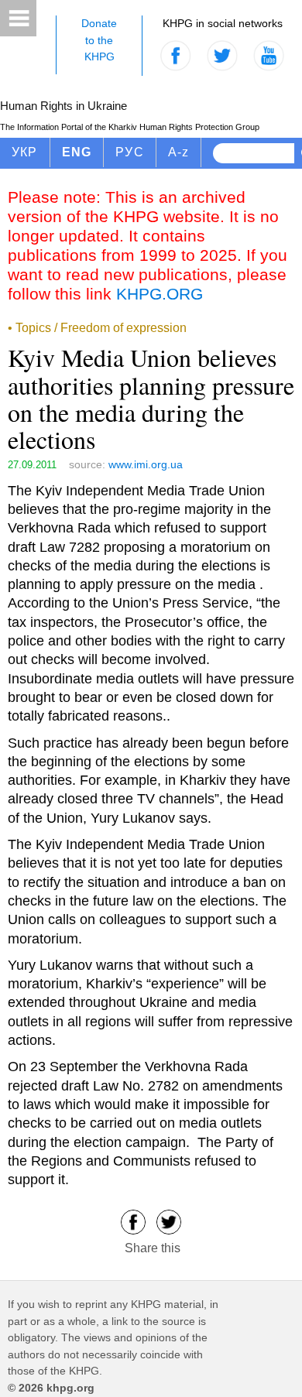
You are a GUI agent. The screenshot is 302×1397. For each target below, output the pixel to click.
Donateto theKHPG (99, 40)
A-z (179, 152)
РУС (129, 152)
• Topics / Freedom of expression (97, 327)
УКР (25, 152)
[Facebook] (133, 1221)
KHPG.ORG (159, 294)
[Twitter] (169, 1221)
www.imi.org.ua (145, 464)
